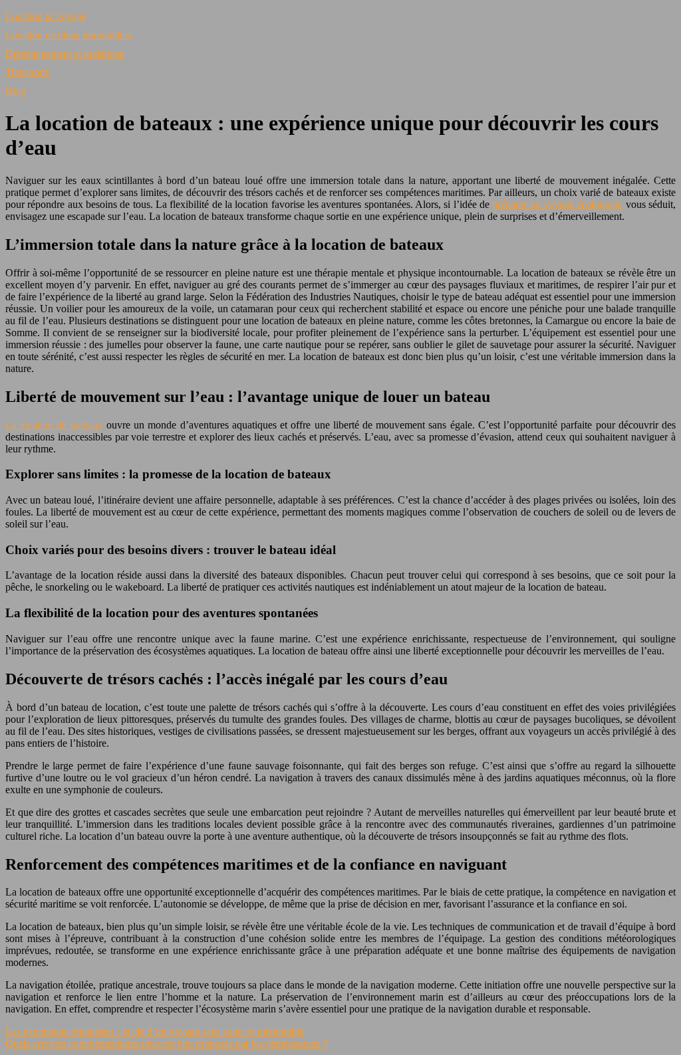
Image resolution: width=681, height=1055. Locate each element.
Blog (15, 90)
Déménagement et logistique (64, 53)
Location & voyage (45, 16)
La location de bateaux (54, 425)
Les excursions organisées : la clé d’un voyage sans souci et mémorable (154, 1031)
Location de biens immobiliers (68, 35)
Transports (27, 72)
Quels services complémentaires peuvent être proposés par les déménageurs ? (166, 1043)
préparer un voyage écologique (557, 204)
